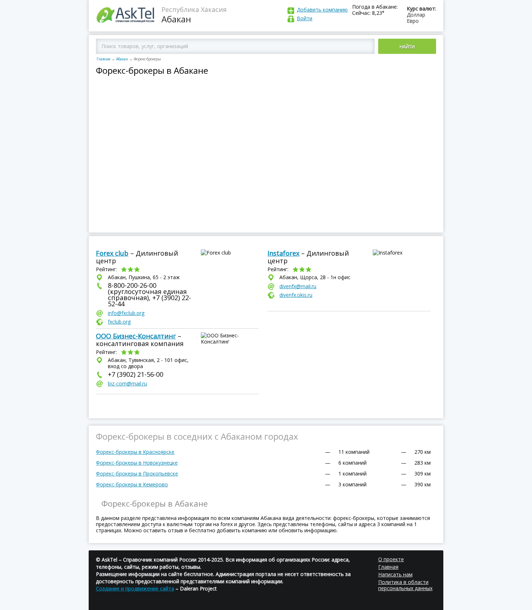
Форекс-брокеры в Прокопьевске (137, 473)
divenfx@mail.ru (297, 286)
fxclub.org (119, 321)
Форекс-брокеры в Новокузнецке (137, 462)
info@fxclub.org (126, 313)
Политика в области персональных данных (405, 585)
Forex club (112, 253)
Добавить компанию (322, 9)
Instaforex (283, 253)
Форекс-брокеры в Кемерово (132, 484)
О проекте (391, 559)
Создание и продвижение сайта (135, 588)
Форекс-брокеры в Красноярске (135, 451)
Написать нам (395, 574)
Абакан (122, 58)
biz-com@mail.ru (127, 383)
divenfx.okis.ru (295, 294)
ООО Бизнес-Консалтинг (136, 336)
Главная (103, 58)
